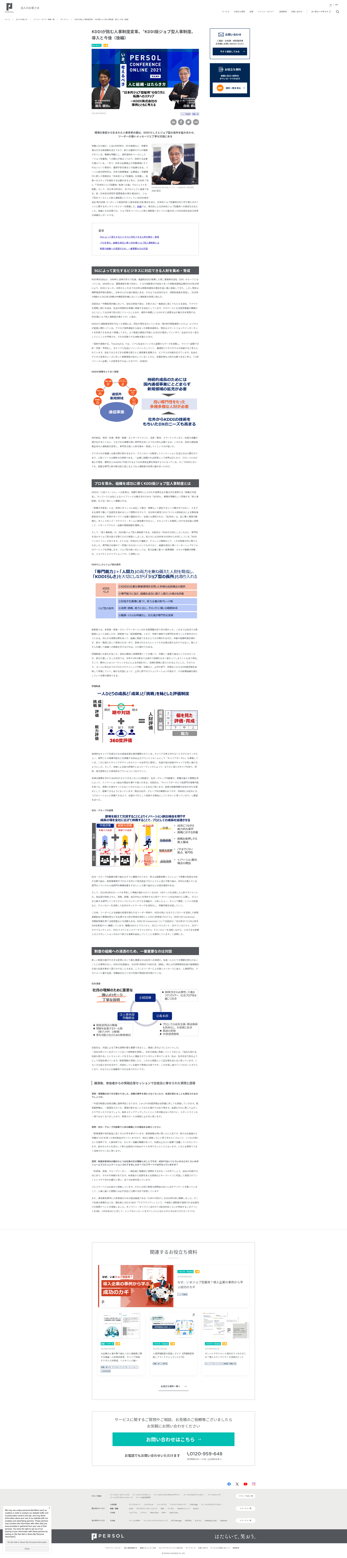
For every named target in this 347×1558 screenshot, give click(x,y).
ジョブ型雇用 (185, 114)
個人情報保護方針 (130, 1548)
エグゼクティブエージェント (147, 1508)
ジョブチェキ (148, 1504)
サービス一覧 (246, 1508)
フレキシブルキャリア (178, 1504)
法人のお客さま (21, 19)
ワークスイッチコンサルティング (155, 1520)
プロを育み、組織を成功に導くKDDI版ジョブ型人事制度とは (129, 242)
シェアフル (133, 1512)
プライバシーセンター (113, 1548)
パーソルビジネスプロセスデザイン (167, 1494)
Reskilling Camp (211, 1520)
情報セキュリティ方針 (148, 1548)
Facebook (181, 122)
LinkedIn (174, 122)
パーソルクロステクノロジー (193, 1494)
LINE (196, 122)
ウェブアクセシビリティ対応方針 (171, 1548)
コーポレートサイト (319, 11)
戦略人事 (195, 114)
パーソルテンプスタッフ (142, 1494)
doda (131, 1508)
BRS (162, 1508)
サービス (225, 11)
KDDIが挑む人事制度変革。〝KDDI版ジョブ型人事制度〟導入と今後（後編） (102, 19)
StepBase (223, 1520)
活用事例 (283, 11)
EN (336, 5)
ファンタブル (162, 1504)
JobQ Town (173, 1512)
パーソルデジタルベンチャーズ (121, 1497)
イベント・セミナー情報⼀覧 (43, 19)
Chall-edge (194, 1504)
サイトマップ (190, 1548)
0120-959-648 (206, 1453)
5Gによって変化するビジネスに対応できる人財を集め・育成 (129, 236)
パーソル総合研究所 (143, 1497)
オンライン (64, 19)
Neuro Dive (154, 1512)
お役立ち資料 (239, 11)
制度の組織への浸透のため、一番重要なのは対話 (124, 248)
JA (330, 5)
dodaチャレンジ (183, 1508)
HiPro (164, 1512)
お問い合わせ (296, 11)
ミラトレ (143, 1512)
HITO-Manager (176, 1520)
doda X (196, 1508)
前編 (139, 206)
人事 (105, 45)
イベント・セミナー (266, 11)
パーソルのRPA (134, 1520)
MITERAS (188, 1520)
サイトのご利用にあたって (220, 1548)
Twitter (188, 122)
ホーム (7, 19)
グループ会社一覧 (246, 1496)
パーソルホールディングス (119, 1494)
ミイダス (170, 1508)
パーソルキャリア (214, 1494)
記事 (251, 11)
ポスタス (198, 1520)
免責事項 (236, 1548)
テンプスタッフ (134, 1504)
